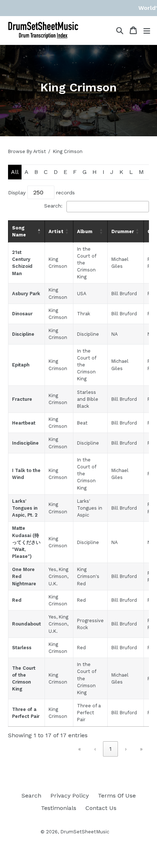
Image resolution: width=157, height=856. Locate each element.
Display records (41, 192)
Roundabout (26, 624)
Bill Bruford (124, 293)
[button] (39, 231)
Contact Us (100, 807)
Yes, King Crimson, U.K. (58, 576)
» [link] (141, 748)
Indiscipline (25, 443)
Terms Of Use (117, 795)
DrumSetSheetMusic (84, 831)
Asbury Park (26, 293)
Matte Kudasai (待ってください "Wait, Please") (26, 542)
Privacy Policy (69, 795)
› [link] (126, 748)
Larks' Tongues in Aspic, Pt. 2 (25, 508)
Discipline (23, 334)
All (15, 171)
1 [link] (110, 748)
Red (17, 600)
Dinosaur (22, 313)
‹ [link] (95, 748)
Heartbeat (23, 423)
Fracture (22, 399)
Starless (21, 647)
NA (114, 334)
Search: (53, 206)
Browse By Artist (27, 151)
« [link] (79, 748)
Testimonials (58, 807)
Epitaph (21, 365)
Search (31, 795)
